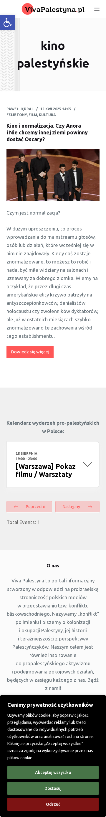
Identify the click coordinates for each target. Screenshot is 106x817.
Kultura (47, 115)
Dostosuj (53, 788)
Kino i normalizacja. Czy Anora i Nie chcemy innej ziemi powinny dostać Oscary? (47, 132)
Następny (72, 506)
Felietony (16, 115)
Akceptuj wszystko (53, 772)
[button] (7, 22)
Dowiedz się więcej (32, 353)
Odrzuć (53, 804)
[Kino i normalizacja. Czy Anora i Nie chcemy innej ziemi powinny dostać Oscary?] (53, 175)
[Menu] (97, 8)
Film (33, 115)
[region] (53, 756)
